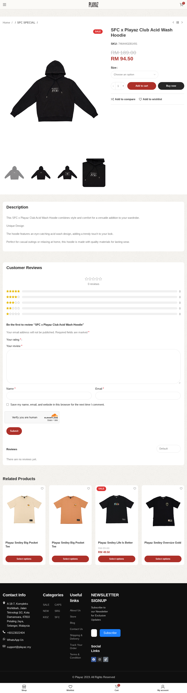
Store (73, 616)
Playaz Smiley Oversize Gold (162, 542)
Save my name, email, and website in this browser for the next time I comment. (57, 404)
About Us (75, 610)
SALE (46, 604)
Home (7, 22)
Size (113, 67)
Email (99, 388)
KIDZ (46, 617)
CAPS (58, 604)
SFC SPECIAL (26, 22)
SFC (57, 617)
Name (11, 388)
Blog (72, 622)
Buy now (171, 85)
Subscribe (110, 632)
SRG (57, 610)
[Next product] (182, 22)
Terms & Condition (75, 656)
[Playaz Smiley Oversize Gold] (163, 511)
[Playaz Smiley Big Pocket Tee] (24, 511)
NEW (46, 610)
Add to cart (142, 85)
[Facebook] (93, 659)
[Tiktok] (105, 659)
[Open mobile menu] (4, 4)
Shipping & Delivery (76, 637)
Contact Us (76, 629)
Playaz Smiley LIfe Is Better (115, 542)
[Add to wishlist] (42, 488)
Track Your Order (76, 646)
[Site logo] (94, 4)
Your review (14, 346)
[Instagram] (99, 659)
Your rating (13, 339)
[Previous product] (173, 22)
